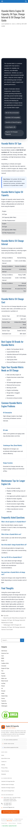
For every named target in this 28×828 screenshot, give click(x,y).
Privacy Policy (4, 767)
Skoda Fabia (4, 695)
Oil (2, 688)
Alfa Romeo (4, 650)
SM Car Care (9, 820)
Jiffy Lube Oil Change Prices (7, 790)
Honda (3, 673)
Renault (3, 691)
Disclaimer (3, 774)
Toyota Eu (3, 701)
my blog (3, 683)
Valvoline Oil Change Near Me (7, 781)
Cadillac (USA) (5, 663)
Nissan (3, 685)
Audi (2, 655)
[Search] (22, 640)
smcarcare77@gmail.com (8, 807)
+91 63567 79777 (8, 804)
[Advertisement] (14, 43)
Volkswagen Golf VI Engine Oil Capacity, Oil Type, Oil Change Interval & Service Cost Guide (13, 627)
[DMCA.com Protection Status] (9, 718)
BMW (2, 658)
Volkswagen (4, 706)
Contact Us (3, 761)
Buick (2, 660)
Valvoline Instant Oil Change (7, 784)
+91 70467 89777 (8, 803)
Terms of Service (5, 771)
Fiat (2, 670)
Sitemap (3, 764)
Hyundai (5, 615)
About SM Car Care (5, 758)
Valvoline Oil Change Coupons (8, 787)
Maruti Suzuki (4, 680)
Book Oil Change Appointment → (10, 811)
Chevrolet (3, 665)
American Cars (5, 653)
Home (2, 755)
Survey (3, 698)
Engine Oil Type (5, 668)
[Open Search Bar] (26, 1)
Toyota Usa (4, 703)
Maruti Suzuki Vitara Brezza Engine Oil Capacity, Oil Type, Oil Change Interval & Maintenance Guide (13, 620)
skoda (2, 693)
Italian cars (4, 678)
